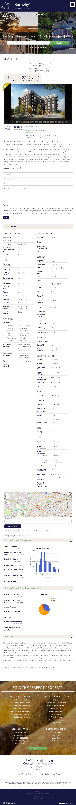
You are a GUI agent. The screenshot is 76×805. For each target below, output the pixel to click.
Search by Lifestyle (20, 696)
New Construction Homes (56, 705)
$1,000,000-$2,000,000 (20, 738)
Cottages (56, 700)
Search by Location (56, 728)
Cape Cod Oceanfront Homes (19, 717)
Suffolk (24, 667)
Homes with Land (56, 708)
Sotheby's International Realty (38, 793)
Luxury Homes (56, 723)
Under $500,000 (19, 744)
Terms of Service (30, 220)
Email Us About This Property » (37, 130)
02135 (38, 667)
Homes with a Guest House (56, 703)
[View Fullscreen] (7, 502)
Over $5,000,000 (20, 732)
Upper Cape (56, 732)
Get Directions (12, 526)
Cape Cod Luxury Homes (20, 714)
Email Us (5, 17)
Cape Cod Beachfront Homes (19, 705)
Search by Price (20, 728)
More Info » (30, 132)
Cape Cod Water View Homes (19, 711)
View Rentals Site (24, 774)
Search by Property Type (56, 696)
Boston (31, 667)
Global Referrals (38, 796)
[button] (59, 43)
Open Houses (56, 714)
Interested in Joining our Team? (48, 774)
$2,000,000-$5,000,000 (20, 735)
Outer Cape (56, 741)
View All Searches (38, 749)
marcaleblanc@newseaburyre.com (19, 783)
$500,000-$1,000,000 (19, 741)
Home (6, 667)
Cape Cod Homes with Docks (19, 700)
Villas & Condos (56, 717)
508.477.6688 (13, 15)
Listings (13, 667)
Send (5, 217)
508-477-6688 (36, 138)
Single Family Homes (56, 720)
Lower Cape (56, 738)
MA (19, 667)
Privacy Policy (67, 213)
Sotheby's (38, 791)
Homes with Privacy (56, 711)
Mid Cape (56, 735)
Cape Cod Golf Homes (20, 708)
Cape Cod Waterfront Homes (20, 703)
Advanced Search (39, 47)
